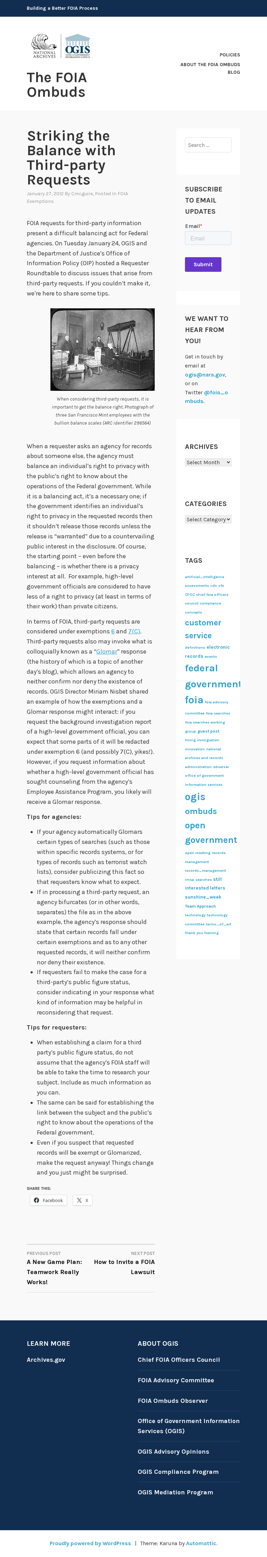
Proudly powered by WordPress (90, 1543)
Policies (230, 55)
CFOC (190, 594)
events (211, 656)
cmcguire (82, 194)
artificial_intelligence (204, 577)
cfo (221, 585)
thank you (194, 933)
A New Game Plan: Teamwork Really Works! (54, 1268)
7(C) (134, 631)
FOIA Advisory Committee (176, 1380)
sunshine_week (203, 897)
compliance (210, 603)
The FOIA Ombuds (57, 85)
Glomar (106, 651)
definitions (195, 647)
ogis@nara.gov (205, 374)
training (211, 933)
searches (203, 879)
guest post (208, 731)
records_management (205, 870)
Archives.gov (46, 1360)
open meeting (197, 853)
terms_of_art (218, 924)
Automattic (201, 1543)
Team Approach (200, 906)
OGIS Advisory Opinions (173, 1451)
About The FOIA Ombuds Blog (210, 68)
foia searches (218, 713)
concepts (193, 612)
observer (221, 767)
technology (195, 915)
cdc (213, 585)
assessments (197, 585)
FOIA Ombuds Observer (173, 1401)
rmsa (189, 879)
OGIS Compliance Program (178, 1472)
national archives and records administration (204, 758)
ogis (195, 797)
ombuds (201, 811)
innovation (195, 749)
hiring (190, 740)
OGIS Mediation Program (175, 1492)
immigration (208, 740)
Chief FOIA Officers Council (179, 1360)
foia (194, 700)
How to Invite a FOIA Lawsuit (124, 1263)
